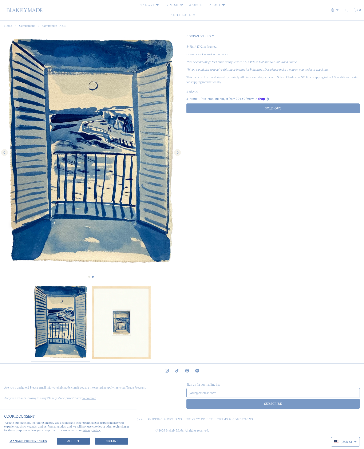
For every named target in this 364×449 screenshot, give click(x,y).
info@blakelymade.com (62, 387)
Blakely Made (174, 430)
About (215, 5)
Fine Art (147, 5)
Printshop (174, 5)
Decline (111, 441)
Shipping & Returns (164, 419)
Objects (196, 5)
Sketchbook (180, 15)
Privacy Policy (91, 430)
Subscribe (273, 403)
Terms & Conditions (235, 419)
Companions (27, 25)
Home (8, 25)
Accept (73, 441)
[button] (60, 322)
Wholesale (89, 398)
